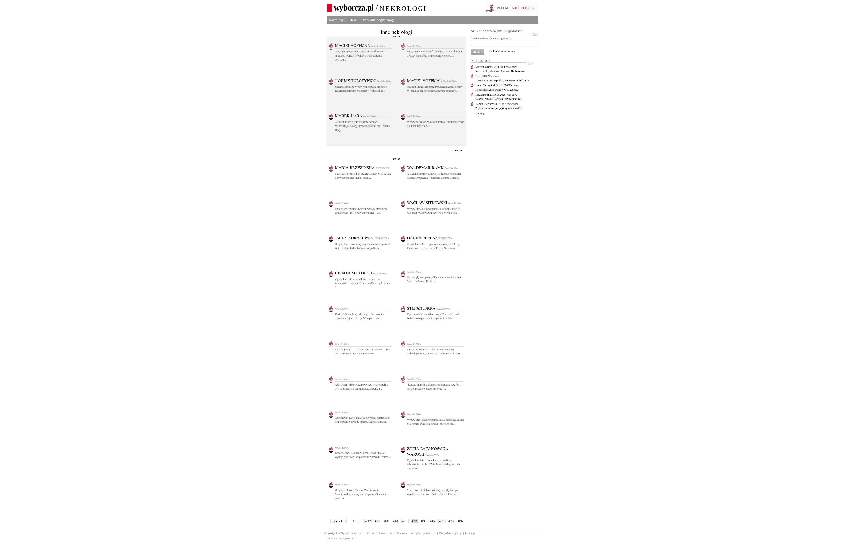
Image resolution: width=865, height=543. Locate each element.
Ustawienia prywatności (342, 538)
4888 (377, 521)
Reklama (401, 533)
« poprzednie (338, 521)
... (359, 521)
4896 (451, 521)
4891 (405, 521)
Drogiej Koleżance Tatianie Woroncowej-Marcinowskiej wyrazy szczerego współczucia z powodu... (360, 494)
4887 (368, 521)
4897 (460, 521)
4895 (442, 521)
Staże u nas (385, 533)
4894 (432, 521)
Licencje (470, 533)
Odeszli (353, 19)
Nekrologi (336, 19)
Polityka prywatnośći (423, 533)
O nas (370, 533)
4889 (386, 521)
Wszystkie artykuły (450, 533)
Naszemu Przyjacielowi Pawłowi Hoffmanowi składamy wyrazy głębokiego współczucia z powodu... (359, 55)
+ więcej (479, 113)
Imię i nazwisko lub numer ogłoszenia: (491, 38)
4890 (395, 521)
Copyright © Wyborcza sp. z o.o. (344, 533)
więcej (458, 150)
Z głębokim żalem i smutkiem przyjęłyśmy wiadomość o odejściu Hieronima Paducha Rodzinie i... (362, 283)
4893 (423, 521)
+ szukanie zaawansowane (501, 51)
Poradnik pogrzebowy (378, 19)
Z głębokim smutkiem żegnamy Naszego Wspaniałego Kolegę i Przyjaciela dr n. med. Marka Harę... (362, 126)
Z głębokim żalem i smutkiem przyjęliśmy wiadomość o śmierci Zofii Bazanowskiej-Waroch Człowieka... (433, 464)
